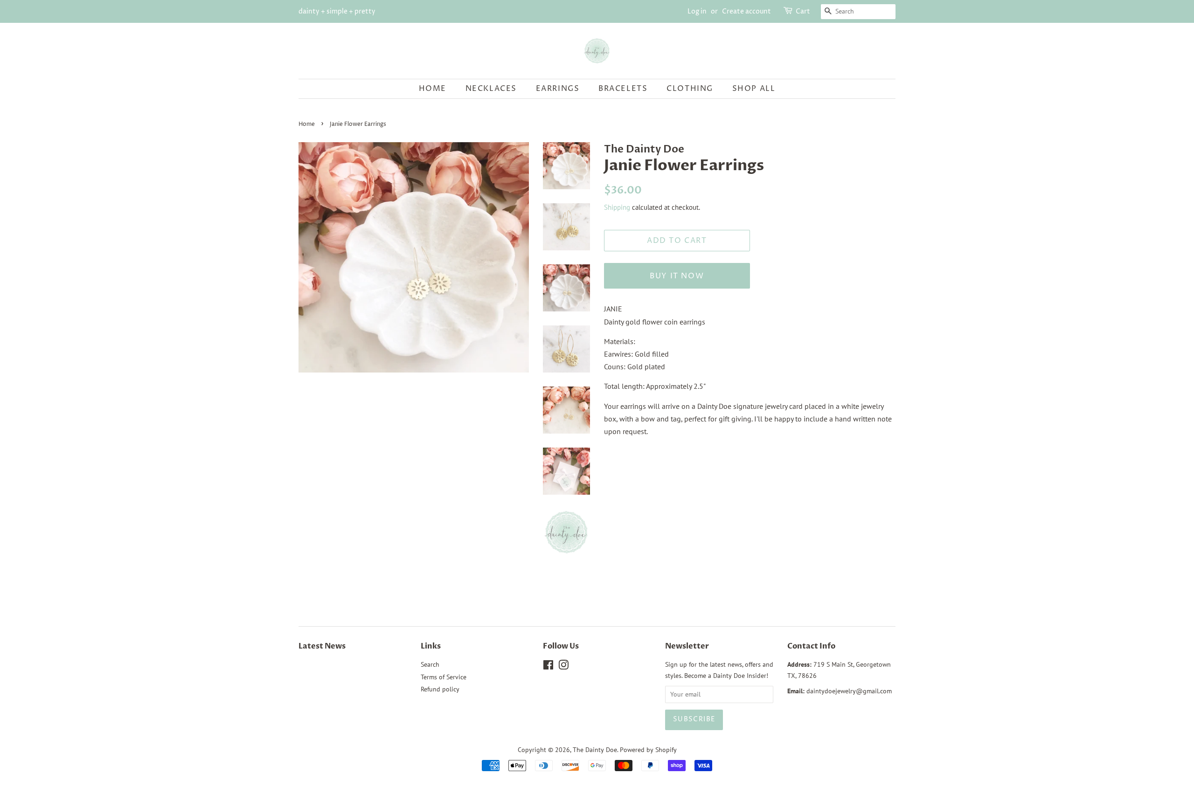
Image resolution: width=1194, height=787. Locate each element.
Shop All (754, 88)
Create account (746, 11)
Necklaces (491, 88)
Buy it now (677, 276)
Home (432, 88)
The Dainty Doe (595, 750)
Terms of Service (443, 677)
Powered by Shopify (648, 750)
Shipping (617, 207)
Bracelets (622, 88)
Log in (697, 11)
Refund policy (440, 689)
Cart (803, 11)
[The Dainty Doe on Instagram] (563, 667)
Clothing (689, 88)
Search (430, 664)
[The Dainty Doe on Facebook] (548, 667)
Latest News (322, 646)
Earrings (558, 88)
